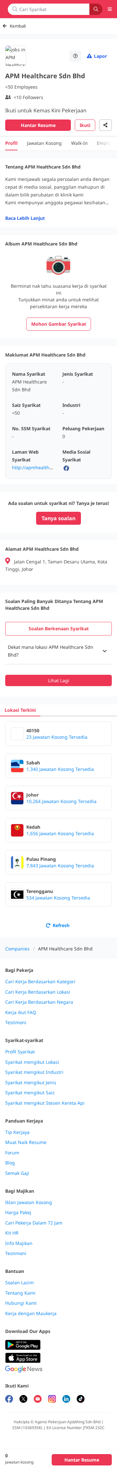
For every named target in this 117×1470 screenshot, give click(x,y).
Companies (17, 949)
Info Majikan (18, 1243)
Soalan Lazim (19, 1283)
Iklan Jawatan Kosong (28, 1202)
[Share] (105, 125)
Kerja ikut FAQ (20, 1012)
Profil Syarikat (20, 1052)
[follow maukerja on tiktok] (80, 1399)
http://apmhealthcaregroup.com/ (48, 467)
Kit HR (12, 1233)
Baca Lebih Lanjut (25, 218)
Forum (12, 1153)
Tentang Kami (20, 1293)
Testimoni (15, 1022)
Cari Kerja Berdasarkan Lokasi (37, 992)
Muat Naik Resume (25, 1142)
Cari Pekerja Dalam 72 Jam (33, 1223)
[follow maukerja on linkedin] (66, 1399)
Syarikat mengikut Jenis (30, 1083)
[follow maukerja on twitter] (23, 1399)
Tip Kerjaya (17, 1132)
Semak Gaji (17, 1173)
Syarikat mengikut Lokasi (32, 1062)
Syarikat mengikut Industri (34, 1072)
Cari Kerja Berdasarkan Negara (39, 1002)
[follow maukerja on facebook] (9, 1399)
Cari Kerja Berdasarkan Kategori (40, 982)
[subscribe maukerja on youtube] (38, 1399)
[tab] (58, 628)
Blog (10, 1163)
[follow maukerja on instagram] (52, 1399)
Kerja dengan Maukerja (31, 1313)
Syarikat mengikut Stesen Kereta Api (44, 1103)
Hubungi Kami (21, 1303)
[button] (58, 651)
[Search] (95, 9)
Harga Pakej (18, 1212)
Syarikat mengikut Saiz (30, 1093)
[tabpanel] (58, 662)
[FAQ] (75, 56)
